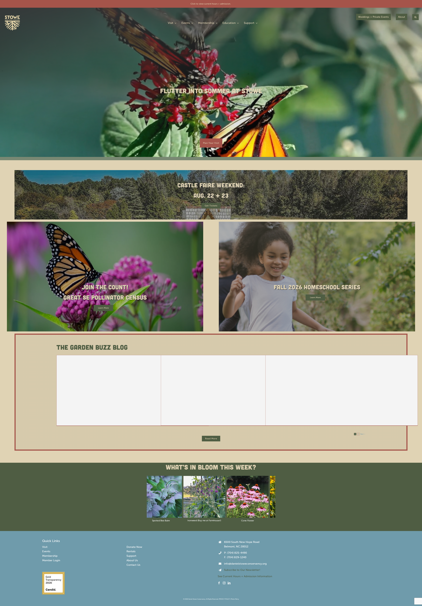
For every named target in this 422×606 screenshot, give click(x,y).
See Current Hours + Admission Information (245, 576)
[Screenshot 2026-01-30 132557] (53, 573)
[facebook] (219, 583)
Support (131, 555)
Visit (44, 546)
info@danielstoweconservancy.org (245, 563)
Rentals (131, 551)
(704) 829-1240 (236, 557)
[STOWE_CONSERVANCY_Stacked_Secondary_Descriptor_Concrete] (12, 15)
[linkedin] (229, 583)
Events (46, 551)
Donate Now (134, 546)
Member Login (51, 560)
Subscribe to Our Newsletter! (242, 569)
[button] (415, 17)
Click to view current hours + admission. (211, 4)
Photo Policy (235, 599)
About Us (132, 560)
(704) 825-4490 (237, 552)
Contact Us (133, 564)
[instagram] (224, 583)
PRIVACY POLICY (224, 599)
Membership (50, 555)
